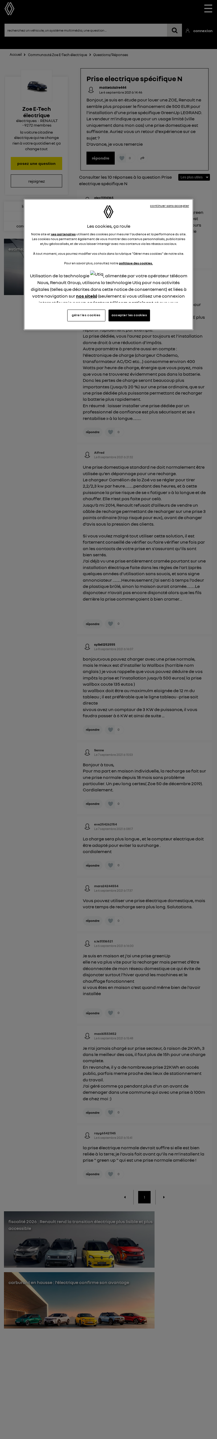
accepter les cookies (129, 315)
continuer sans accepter (169, 206)
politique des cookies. (136, 263)
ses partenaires (63, 234)
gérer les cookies (86, 315)
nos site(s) (86, 296)
